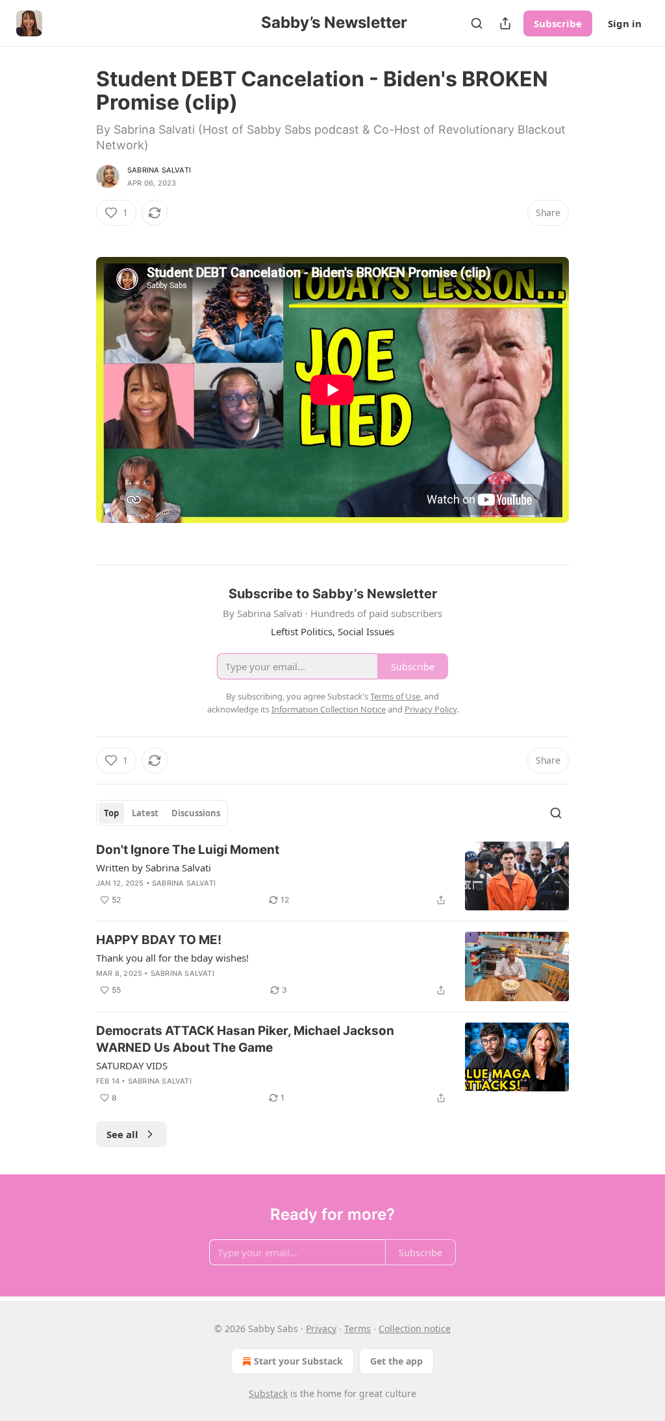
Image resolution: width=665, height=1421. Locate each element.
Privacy (321, 1328)
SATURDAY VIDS (132, 1065)
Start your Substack (298, 1361)
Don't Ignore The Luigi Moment (187, 849)
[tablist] (162, 813)
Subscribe (558, 23)
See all (122, 1134)
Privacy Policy (431, 709)
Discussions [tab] (195, 813)
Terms (357, 1328)
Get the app (396, 1361)
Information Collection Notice (328, 709)
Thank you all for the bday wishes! (172, 957)
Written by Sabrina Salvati (153, 867)
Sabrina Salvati (159, 170)
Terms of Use (395, 696)
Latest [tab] (145, 813)
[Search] (477, 23)
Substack (268, 1393)
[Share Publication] (505, 23)
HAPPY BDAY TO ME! (158, 939)
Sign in (625, 23)
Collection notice (415, 1328)
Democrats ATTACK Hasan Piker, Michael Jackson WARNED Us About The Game (245, 1039)
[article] (332, 876)
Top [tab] (111, 813)
